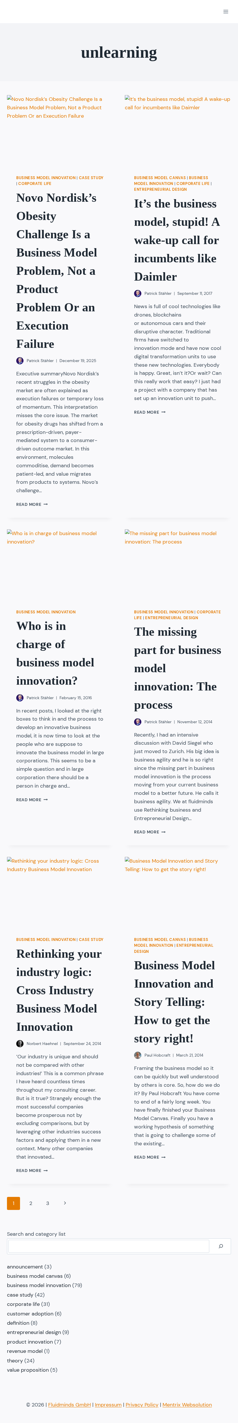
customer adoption (30, 1313)
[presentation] (60, 130)
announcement (25, 1266)
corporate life (35, 183)
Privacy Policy (142, 1404)
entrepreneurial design (160, 189)
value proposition (28, 1369)
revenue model (25, 1351)
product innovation (30, 1341)
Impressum (108, 1404)
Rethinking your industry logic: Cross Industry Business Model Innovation (59, 990)
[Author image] (20, 360)
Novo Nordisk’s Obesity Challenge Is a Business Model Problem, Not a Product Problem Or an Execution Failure (56, 270)
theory (15, 1360)
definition (18, 1323)
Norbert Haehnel (42, 1043)
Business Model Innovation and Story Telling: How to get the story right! (174, 1002)
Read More (32, 504)
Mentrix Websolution (187, 1404)
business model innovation (46, 178)
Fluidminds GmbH (69, 1404)
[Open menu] (225, 11)
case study (91, 178)
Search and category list (36, 1234)
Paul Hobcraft (157, 1055)
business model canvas (160, 178)
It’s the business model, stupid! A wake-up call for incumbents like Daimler (176, 240)
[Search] (221, 1246)
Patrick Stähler (40, 360)
